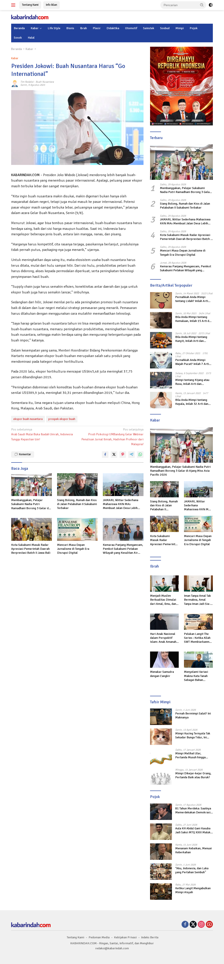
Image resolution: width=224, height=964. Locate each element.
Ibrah (83, 28)
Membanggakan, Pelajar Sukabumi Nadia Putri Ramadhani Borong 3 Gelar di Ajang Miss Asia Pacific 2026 (30, 504)
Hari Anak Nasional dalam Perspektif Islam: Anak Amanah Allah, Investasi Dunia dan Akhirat (164, 638)
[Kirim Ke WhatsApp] (140, 454)
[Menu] (14, 5)
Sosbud (165, 28)
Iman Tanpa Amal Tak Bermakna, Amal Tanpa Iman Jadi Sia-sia (197, 600)
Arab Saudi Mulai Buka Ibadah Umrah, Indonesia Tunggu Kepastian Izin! (42, 434)
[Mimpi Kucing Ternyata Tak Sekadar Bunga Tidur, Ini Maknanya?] (161, 736)
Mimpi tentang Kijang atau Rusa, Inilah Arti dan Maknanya (192, 382)
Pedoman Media (99, 937)
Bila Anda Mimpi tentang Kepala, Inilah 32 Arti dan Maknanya (191, 402)
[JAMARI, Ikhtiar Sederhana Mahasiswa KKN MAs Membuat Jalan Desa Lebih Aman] (123, 484)
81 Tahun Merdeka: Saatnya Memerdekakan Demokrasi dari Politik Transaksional (193, 810)
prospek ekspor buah (61, 419)
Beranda (19, 28)
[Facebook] (185, 925)
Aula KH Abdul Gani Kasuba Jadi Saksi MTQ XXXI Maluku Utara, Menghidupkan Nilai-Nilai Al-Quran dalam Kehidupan (193, 830)
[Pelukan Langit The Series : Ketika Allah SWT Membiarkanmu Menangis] (198, 622)
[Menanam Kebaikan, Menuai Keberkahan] (161, 851)
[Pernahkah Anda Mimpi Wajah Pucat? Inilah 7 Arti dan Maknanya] (161, 360)
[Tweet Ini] (114, 454)
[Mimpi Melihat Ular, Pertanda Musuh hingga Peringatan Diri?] (161, 756)
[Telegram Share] (131, 454)
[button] (202, 4)
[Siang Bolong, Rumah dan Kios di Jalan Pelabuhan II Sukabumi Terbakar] (77, 484)
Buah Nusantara (45, 82)
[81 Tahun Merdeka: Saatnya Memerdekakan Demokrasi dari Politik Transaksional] (161, 811)
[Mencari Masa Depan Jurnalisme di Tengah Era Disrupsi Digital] (77, 529)
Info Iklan (51, 5)
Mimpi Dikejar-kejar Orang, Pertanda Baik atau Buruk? (193, 775)
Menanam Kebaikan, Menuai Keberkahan (193, 850)
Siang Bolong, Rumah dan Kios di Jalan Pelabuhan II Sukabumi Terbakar (77, 504)
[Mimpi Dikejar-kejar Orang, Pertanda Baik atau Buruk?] (161, 776)
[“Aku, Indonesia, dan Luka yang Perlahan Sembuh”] (161, 871)
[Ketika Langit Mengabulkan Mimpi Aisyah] (161, 891)
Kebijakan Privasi (125, 937)
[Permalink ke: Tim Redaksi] (14, 83)
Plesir (97, 28)
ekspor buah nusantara (28, 419)
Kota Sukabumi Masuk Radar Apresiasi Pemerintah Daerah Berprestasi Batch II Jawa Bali (30, 549)
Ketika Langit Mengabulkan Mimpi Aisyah (193, 890)
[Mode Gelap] (210, 5)
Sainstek (148, 28)
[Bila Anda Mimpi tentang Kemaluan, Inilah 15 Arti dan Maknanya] (161, 320)
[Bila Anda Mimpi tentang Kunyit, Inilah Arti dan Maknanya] (161, 340)
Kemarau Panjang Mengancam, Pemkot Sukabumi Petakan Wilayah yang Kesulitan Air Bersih (123, 549)
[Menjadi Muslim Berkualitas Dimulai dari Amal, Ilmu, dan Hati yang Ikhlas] (164, 583)
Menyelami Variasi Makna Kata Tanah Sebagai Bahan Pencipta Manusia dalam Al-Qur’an (196, 676)
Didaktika (113, 28)
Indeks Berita (149, 937)
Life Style (54, 28)
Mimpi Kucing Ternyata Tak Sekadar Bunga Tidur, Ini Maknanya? (192, 735)
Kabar (34, 28)
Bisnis (70, 28)
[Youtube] (209, 925)
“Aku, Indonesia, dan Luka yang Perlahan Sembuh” (191, 870)
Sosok (18, 37)
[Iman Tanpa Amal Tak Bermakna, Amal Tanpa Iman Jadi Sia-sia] (198, 583)
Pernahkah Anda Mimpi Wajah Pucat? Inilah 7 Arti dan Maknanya (192, 362)
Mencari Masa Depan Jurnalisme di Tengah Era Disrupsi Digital (73, 549)
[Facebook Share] (105, 454)
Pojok (194, 28)
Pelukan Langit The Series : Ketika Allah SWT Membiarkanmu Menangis (197, 638)
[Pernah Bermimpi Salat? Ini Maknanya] (161, 717)
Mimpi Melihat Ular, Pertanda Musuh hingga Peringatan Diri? (190, 755)
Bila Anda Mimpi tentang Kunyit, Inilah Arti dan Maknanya (191, 339)
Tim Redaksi (26, 82)
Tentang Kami (30, 5)
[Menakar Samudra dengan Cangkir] (164, 660)
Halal (31, 37)
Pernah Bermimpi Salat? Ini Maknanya (193, 715)
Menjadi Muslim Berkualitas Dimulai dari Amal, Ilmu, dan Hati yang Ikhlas (163, 600)
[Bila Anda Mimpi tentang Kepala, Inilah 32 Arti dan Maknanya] (161, 400)
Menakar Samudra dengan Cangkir (162, 674)
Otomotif (131, 28)
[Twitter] (193, 925)
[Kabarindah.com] (29, 17)
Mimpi (179, 28)
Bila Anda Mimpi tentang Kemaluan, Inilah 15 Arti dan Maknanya (193, 319)
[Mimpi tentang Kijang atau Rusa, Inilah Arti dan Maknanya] (161, 380)
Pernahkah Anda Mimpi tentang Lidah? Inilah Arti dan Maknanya (191, 299)
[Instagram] (201, 925)
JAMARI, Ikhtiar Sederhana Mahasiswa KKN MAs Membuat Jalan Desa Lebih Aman (120, 504)
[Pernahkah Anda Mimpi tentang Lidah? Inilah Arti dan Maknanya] (161, 300)
